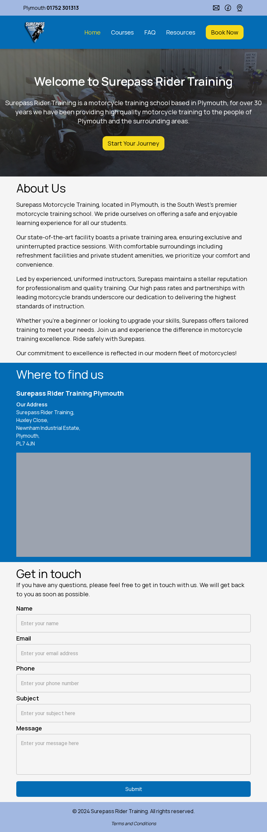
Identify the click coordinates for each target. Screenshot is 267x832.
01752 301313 (63, 7)
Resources (180, 32)
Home (92, 32)
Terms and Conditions (133, 823)
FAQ (150, 32)
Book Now (224, 32)
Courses (122, 32)
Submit (133, 789)
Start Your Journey (133, 143)
